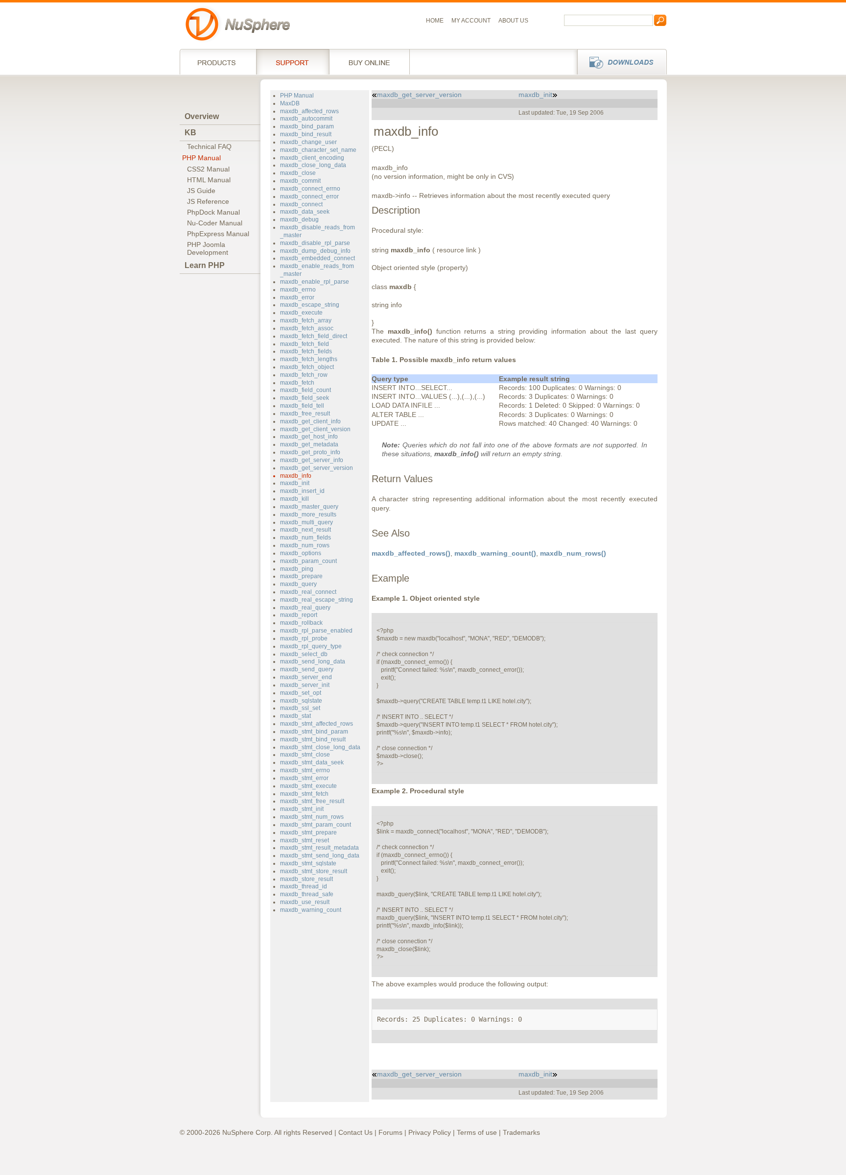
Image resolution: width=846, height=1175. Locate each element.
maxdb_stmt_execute (308, 786)
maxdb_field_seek (304, 397)
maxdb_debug (299, 219)
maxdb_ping (296, 568)
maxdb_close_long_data (313, 165)
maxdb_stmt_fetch (304, 793)
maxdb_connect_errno (310, 188)
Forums (390, 1132)
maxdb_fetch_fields (306, 351)
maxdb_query (298, 584)
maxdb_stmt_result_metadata (319, 847)
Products (218, 61)
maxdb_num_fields (305, 537)
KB (190, 132)
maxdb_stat (295, 715)
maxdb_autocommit (306, 118)
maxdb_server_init (304, 685)
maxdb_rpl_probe (304, 638)
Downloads (619, 61)
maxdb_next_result (305, 529)
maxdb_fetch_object (307, 367)
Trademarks (521, 1132)
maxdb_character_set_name (318, 150)
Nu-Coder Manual (214, 223)
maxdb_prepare (301, 576)
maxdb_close (298, 173)
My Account (471, 20)
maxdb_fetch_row (304, 374)
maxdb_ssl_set (300, 708)
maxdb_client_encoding (312, 157)
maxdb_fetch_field (304, 344)
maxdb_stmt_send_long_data (319, 855)
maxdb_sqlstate (301, 700)
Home (435, 20)
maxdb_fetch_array (305, 320)
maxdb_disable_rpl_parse (315, 243)
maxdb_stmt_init (302, 809)
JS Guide (201, 191)
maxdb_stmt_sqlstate (308, 863)
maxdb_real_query (305, 607)
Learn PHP (205, 265)
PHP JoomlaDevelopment (207, 248)
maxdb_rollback (301, 622)
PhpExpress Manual (218, 234)
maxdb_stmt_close (305, 754)
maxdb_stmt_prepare (308, 832)
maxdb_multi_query (306, 522)
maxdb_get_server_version (316, 468)
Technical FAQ (209, 146)
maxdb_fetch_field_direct (313, 336)
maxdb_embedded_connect (317, 258)
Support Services (292, 61)
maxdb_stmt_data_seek (312, 762)
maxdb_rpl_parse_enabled (316, 630)
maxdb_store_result (306, 879)
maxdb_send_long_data (312, 661)
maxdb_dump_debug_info (315, 250)
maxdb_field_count (305, 390)
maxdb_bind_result (305, 134)
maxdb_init (294, 483)
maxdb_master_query (309, 506)
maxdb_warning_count (310, 909)
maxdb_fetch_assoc (306, 328)
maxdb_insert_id (302, 491)
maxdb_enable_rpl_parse (314, 281)
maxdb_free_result (305, 413)
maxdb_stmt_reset (304, 840)
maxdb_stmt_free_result (312, 801)
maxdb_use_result (304, 902)
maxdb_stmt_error (304, 778)
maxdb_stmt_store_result (313, 871)
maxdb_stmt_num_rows (312, 816)
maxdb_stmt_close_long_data (320, 747)
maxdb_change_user (308, 142)
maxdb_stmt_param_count (315, 824)
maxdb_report (298, 615)
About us (513, 20)
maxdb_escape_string (309, 304)
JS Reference (208, 201)
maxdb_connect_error (309, 196)
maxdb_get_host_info (309, 436)
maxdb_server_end (306, 677)
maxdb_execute (301, 312)
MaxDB (290, 103)
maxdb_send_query (306, 669)
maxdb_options (300, 553)
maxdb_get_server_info (311, 460)
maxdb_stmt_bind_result (313, 739)
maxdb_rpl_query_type (311, 646)
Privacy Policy (429, 1132)
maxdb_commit (300, 180)
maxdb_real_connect (308, 591)
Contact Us (355, 1132)
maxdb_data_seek (304, 211)
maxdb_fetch (297, 382)
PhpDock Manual (213, 212)
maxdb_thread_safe (306, 894)
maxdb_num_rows (304, 545)
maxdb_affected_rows (309, 111)
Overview (202, 116)
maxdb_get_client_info (310, 421)
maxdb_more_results (308, 514)
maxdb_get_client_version (315, 429)
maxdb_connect (301, 204)
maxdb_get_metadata (309, 444)
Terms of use (477, 1132)
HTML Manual (209, 180)
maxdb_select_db (304, 654)
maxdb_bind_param (307, 126)
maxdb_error (297, 297)
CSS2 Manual (208, 169)
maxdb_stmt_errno (305, 770)
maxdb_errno (298, 289)
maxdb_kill (294, 498)
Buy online (369, 61)
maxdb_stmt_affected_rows (316, 723)
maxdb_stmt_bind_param (314, 731)
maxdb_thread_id (303, 886)
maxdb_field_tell (302, 405)
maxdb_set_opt (300, 692)
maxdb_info (295, 475)
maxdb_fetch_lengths (308, 359)
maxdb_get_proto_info (310, 452)
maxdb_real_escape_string (316, 599)
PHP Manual (201, 158)
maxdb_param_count (308, 561)
